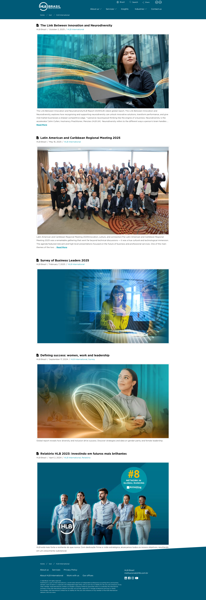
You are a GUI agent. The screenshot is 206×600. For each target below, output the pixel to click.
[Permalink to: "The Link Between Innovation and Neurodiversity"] (103, 71)
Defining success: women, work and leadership (74, 355)
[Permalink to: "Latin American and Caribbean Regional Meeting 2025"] (103, 190)
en (160, 2)
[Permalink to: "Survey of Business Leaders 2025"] (103, 306)
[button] (147, 4)
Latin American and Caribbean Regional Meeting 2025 (80, 138)
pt (157, 2)
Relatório (86, 457)
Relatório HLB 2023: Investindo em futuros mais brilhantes (83, 453)
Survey (91, 359)
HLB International (75, 29)
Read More (41, 125)
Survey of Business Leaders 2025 (64, 260)
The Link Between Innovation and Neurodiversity (76, 25)
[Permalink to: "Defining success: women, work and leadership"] (103, 401)
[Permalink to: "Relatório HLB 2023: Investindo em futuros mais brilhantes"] (103, 504)
